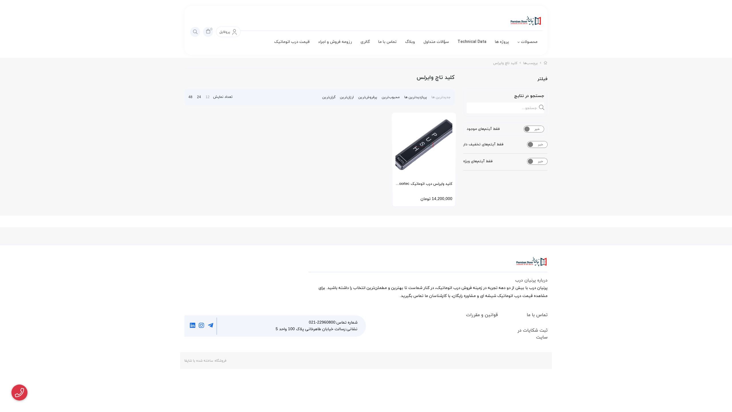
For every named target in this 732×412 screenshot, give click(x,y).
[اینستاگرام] (202, 326)
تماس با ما (387, 42)
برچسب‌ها (530, 63)
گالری (365, 42)
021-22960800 (322, 322)
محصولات (529, 42)
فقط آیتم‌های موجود (483, 129)
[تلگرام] (210, 326)
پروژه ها (502, 42)
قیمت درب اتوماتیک (292, 42)
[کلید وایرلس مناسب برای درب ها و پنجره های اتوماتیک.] (423, 144)
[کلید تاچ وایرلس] (428, 265)
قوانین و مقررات (482, 315)
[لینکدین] (192, 326)
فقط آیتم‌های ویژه (478, 161)
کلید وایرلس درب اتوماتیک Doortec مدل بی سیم (424, 185)
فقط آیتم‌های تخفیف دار (483, 144)
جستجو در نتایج (529, 96)
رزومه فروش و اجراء (335, 42)
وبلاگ (410, 42)
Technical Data (472, 42)
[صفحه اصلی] (546, 63)
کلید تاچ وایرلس (505, 63)
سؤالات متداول (436, 42)
